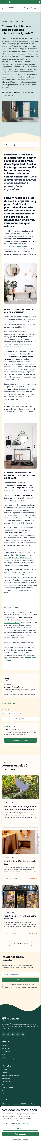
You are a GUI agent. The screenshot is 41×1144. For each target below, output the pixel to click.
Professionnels (7, 1079)
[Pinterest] (13, 1034)
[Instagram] (8, 1034)
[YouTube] (23, 1034)
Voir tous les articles (20, 943)
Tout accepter (20, 1134)
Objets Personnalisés (9, 1060)
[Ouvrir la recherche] (24, 8)
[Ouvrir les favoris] (31, 8)
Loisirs (4, 1054)
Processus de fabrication (10, 1076)
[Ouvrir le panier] (35, 8)
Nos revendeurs (7, 1082)
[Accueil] (7, 8)
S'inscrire (20, 980)
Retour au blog (9, 703)
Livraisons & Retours (8, 1087)
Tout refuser (20, 1128)
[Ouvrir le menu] (38, 8)
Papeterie (5, 1057)
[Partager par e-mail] (20, 713)
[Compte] (28, 8)
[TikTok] (18, 1034)
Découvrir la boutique (20, 740)
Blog (11, 21)
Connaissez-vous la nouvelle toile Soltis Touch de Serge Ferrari (18, 557)
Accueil (4, 21)
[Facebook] (4, 1034)
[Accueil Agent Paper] (20, 1019)
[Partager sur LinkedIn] (14, 713)
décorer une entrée (16, 246)
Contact (4, 1093)
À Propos (5, 1073)
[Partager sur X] (9, 713)
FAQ (3, 1090)
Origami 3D (5, 1048)
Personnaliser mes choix (20, 1140)
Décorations (6, 1051)
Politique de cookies (21, 1123)
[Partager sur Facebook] (4, 713)
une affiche (25, 572)
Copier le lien (21, 719)
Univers (4, 1045)
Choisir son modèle (20, 515)
